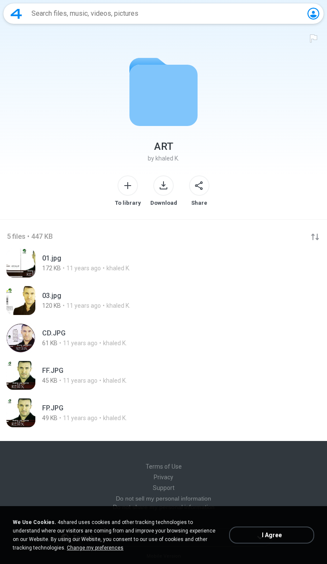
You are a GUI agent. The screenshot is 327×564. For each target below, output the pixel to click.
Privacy (163, 477)
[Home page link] (16, 13)
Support (164, 487)
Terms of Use (164, 466)
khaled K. (167, 158)
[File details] (163, 263)
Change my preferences (95, 548)
